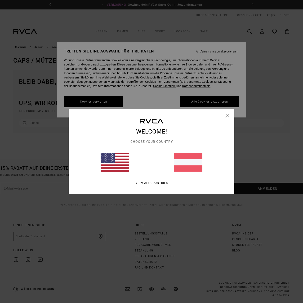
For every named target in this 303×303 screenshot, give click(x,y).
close (228, 116)
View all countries (151, 183)
